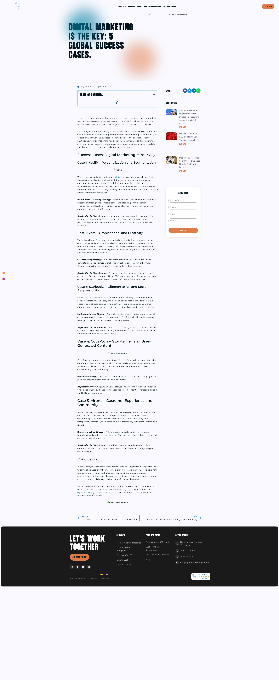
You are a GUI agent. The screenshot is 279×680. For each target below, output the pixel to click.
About (139, 6)
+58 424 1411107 (187, 556)
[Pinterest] (89, 567)
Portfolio (122, 6)
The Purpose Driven (152, 6)
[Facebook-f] (77, 567)
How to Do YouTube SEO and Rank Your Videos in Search (189, 137)
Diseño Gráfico (124, 564)
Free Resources (169, 6)
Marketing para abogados (124, 549)
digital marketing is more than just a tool (97, 492)
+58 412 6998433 (188, 551)
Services (131, 6)
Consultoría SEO (124, 555)
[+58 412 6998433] (177, 551)
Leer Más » (183, 127)
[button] (154, 94)
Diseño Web (122, 560)
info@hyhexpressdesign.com (194, 562)
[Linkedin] (83, 567)
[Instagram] (72, 567)
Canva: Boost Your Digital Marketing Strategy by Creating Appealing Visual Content (189, 117)
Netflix (116, 177)
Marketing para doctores (129, 543)
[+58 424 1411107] (177, 557)
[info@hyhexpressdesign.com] (177, 562)
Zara (98, 240)
